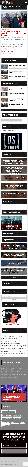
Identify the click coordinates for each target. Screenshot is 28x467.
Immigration (5, 345)
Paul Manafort (4, 351)
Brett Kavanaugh (14, 336)
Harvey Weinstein (7, 343)
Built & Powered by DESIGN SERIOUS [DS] (10, 464)
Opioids (22, 350)
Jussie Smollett (4, 346)
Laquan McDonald (12, 347)
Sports (15, 353)
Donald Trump (6, 340)
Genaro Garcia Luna (5, 55)
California (20, 336)
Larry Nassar (21, 347)
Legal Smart (4, 348)
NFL (11, 350)
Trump (9, 355)
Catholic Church (6, 338)
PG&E (9, 351)
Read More (11, 51)
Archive (24, 335)
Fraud (12, 341)
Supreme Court (4, 355)
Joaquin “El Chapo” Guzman (15, 55)
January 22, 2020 (5, 29)
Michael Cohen (22, 348)
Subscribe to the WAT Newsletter (14, 435)
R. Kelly (13, 351)
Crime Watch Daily (14, 338)
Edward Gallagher (17, 340)
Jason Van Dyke (14, 345)
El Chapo (24, 340)
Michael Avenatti (15, 348)
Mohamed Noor (4, 350)
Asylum (2, 336)
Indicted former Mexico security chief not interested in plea (14, 33)
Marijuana (9, 348)
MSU (8, 350)
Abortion (4, 335)
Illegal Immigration (16, 343)
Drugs (12, 340)
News (11, 53)
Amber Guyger (19, 335)
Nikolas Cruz (15, 350)
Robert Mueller (19, 351)
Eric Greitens (3, 341)
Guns (15, 341)
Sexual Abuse (5, 353)
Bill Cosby (8, 336)
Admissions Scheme (11, 335)
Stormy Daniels (21, 353)
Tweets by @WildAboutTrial (7, 130)
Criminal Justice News (5, 53)
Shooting (12, 353)
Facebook (8, 341)
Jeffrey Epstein (22, 345)
